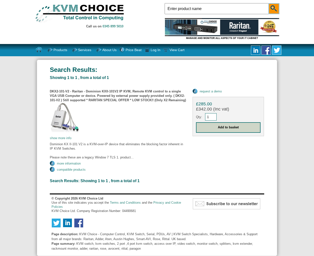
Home (39, 50)
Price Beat (133, 50)
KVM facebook (266, 50)
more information (69, 163)
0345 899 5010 (113, 26)
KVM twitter (276, 50)
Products (60, 50)
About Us (109, 50)
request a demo (211, 91)
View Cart (177, 50)
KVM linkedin (255, 50)
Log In (155, 50)
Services (84, 50)
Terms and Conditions (125, 202)
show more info (60, 138)
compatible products (71, 169)
